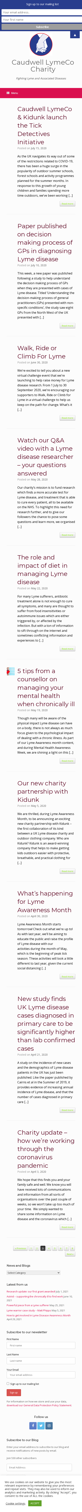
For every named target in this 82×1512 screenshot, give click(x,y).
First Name (13, 1339)
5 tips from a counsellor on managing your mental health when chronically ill (46, 687)
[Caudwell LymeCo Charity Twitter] (41, 1425)
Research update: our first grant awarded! (31, 1291)
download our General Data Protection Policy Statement (39, 1405)
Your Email (13, 1369)
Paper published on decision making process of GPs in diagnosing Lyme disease (45, 242)
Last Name (13, 1354)
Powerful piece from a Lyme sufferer (28, 1305)
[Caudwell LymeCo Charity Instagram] (49, 1425)
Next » (70, 1254)
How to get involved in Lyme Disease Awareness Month (39, 1315)
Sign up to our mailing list (24, 1384)
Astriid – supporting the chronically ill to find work (35, 1296)
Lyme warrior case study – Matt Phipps (29, 1310)
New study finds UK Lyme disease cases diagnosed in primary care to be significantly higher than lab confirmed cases (46, 1023)
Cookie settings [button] (15, 1503)
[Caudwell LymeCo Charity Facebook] (33, 1425)
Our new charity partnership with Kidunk (42, 791)
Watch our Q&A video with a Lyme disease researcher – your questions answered (45, 456)
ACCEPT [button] (35, 1503)
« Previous (20, 1248)
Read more (67, 203)
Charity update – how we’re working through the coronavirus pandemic (46, 1149)
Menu (14, 93)
